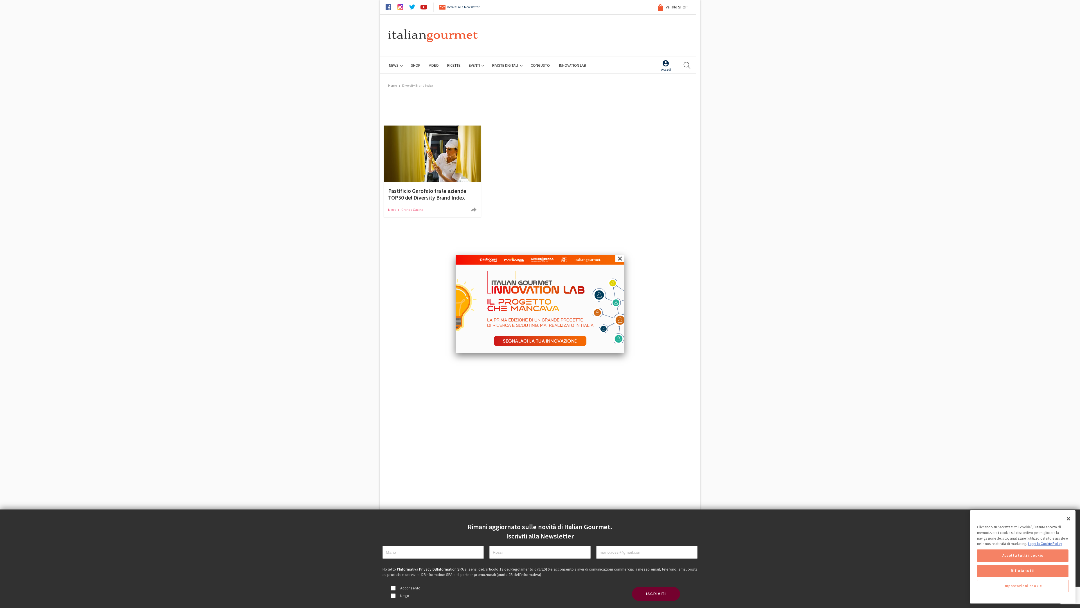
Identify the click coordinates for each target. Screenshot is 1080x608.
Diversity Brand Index (417, 85)
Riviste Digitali (505, 65)
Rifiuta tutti (1023, 570)
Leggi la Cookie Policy (1045, 543)
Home (392, 85)
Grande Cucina (412, 209)
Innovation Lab (572, 65)
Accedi (666, 69)
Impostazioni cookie (1023, 586)
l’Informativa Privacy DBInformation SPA (431, 569)
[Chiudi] (1068, 519)
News (394, 65)
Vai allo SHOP (676, 7)
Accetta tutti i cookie (1022, 555)
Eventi (475, 65)
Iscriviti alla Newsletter (463, 7)
